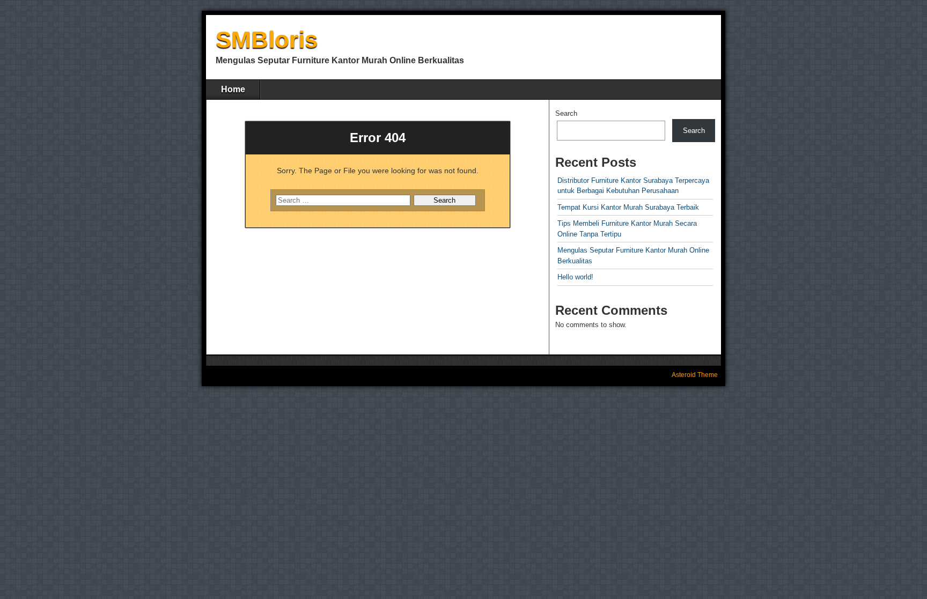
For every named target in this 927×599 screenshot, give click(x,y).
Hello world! (575, 277)
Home (233, 89)
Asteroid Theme (695, 375)
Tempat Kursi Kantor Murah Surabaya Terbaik (628, 207)
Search (566, 113)
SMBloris (267, 39)
